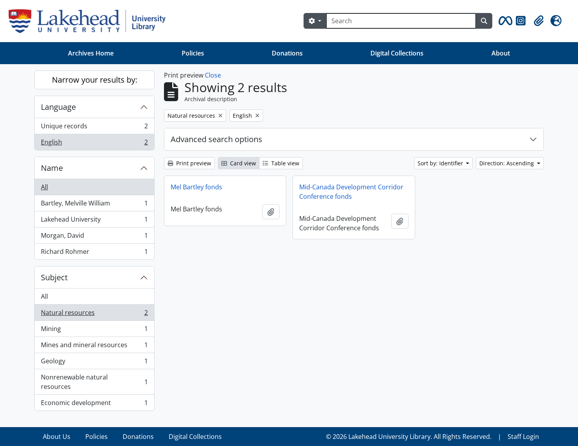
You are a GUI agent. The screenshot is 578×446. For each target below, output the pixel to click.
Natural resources (94, 314)
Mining (94, 330)
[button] (504, 21)
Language (58, 107)
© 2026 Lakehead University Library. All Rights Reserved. (408, 436)
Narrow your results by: (94, 79)
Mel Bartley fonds (196, 187)
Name (52, 168)
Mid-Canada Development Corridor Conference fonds (351, 192)
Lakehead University (94, 221)
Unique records (94, 128)
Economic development (94, 404)
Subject (54, 277)
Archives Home (91, 53)
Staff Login (523, 436)
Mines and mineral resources (94, 347)
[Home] (90, 21)
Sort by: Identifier (441, 163)
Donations (287, 53)
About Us (56, 436)
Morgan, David (94, 237)
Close (213, 75)
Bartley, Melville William (94, 205)
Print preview (193, 163)
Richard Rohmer (94, 253)
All (44, 187)
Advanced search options (216, 139)
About (500, 53)
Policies (193, 53)
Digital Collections (396, 53)
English (94, 144)
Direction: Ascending (507, 163)
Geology (94, 363)
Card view (242, 163)
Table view (284, 163)
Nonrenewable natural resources (94, 382)
